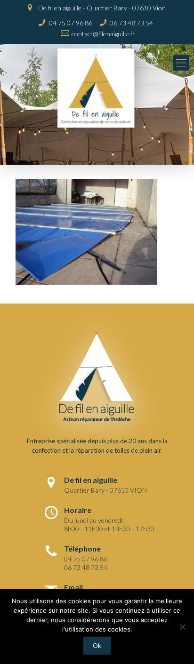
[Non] (182, 627)
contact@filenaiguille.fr (103, 34)
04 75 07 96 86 (70, 23)
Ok (97, 645)
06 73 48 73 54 (131, 23)
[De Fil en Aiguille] (97, 95)
